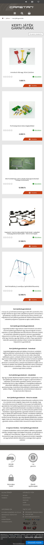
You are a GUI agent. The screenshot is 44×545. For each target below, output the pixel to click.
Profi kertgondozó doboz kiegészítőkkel (22, 126)
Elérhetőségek (6, 519)
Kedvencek (38, 1)
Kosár (24, 502)
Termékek (4, 498)
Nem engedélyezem (18, 543)
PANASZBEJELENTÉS (7, 521)
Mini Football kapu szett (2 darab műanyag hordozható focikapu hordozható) (22, 179)
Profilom (25, 500)
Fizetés (4, 517)
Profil (32, 1)
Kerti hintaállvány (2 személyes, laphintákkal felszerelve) (22, 286)
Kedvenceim (26, 505)
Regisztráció (26, 498)
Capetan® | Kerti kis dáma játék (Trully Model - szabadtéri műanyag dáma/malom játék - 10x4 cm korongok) (22, 233)
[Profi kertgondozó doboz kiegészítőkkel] (22, 110)
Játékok (8, 18)
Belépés (26, 1)
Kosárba (34, 86)
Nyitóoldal (5, 495)
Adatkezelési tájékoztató (9, 514)
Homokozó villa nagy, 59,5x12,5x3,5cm (22, 72)
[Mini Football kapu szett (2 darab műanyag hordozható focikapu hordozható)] (22, 163)
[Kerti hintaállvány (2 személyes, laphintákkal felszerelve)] (22, 270)
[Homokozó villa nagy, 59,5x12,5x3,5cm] (22, 56)
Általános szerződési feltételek (11, 512)
